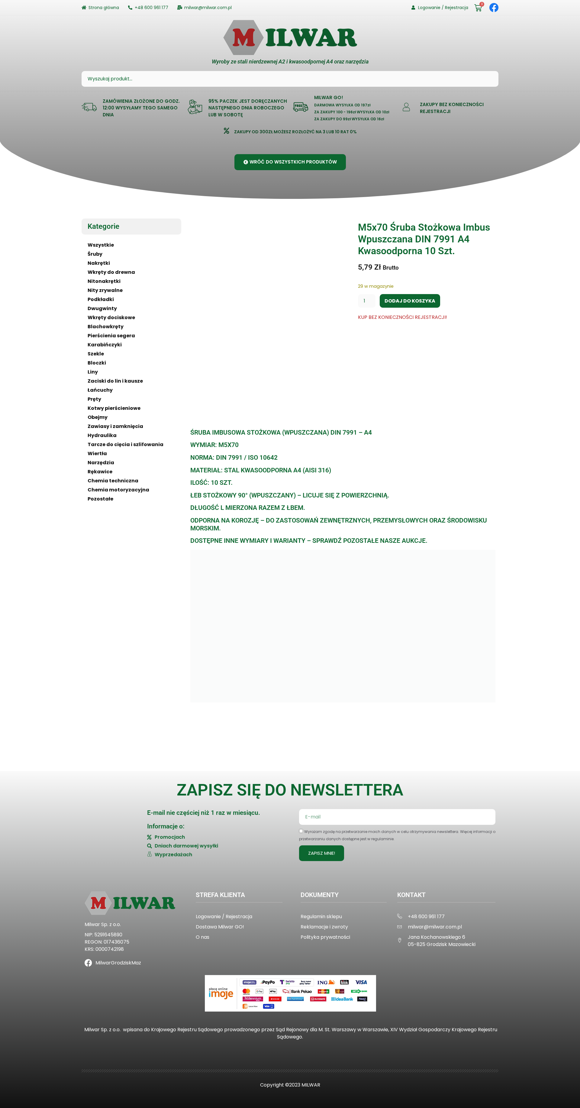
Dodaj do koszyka (410, 300)
